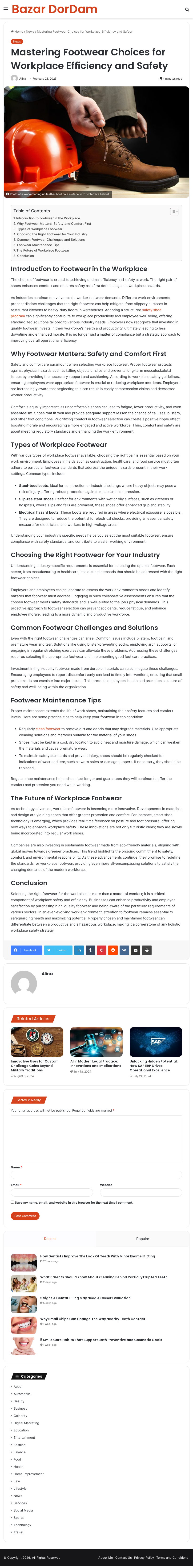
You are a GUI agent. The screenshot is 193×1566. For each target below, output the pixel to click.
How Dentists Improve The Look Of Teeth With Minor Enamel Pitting (97, 1256)
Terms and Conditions (172, 1557)
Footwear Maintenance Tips (38, 245)
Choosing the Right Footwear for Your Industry (52, 234)
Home (18, 31)
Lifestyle (20, 1488)
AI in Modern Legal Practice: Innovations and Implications (95, 1063)
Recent (50, 1239)
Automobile (22, 1394)
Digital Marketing (26, 1423)
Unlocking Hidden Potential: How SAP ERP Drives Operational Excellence (154, 1066)
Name (16, 1167)
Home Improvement (29, 1474)
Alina (22, 78)
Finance (20, 1452)
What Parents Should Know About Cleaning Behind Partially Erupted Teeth (104, 1277)
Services (20, 1503)
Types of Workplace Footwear (39, 229)
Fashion (19, 1445)
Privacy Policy (144, 1557)
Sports (19, 1517)
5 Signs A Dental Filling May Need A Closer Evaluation (85, 1298)
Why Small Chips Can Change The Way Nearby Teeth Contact (92, 1319)
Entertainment (24, 1437)
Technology (22, 1525)
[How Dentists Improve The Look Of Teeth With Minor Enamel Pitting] (24, 1262)
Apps (17, 1386)
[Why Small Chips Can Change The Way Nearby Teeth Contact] (24, 1325)
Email (16, 1185)
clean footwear (48, 729)
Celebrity (20, 1416)
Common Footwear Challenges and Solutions (51, 239)
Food (17, 1459)
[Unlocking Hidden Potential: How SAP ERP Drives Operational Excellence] (156, 1042)
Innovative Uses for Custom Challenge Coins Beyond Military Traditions (35, 1066)
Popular (142, 1239)
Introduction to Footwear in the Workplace (48, 218)
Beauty (19, 1401)
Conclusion (25, 256)
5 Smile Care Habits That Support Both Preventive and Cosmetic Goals (101, 1339)
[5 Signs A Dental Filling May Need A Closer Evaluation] (24, 1304)
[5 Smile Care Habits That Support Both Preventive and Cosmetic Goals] (24, 1346)
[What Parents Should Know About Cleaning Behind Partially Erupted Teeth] (24, 1283)
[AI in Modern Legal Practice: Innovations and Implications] (96, 1042)
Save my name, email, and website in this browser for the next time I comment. (74, 1202)
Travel (18, 1532)
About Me (105, 1557)
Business (20, 1408)
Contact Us (123, 1557)
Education (21, 1430)
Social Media (23, 1510)
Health (19, 1467)
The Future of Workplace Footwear (42, 250)
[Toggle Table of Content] (172, 212)
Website (106, 1185)
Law (17, 1481)
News (30, 31)
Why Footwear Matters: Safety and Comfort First (54, 223)
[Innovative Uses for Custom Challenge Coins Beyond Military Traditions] (37, 1042)
